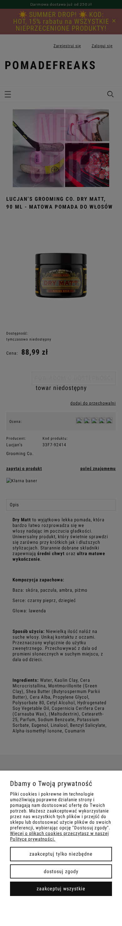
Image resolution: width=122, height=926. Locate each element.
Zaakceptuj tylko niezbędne (61, 854)
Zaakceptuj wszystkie (61, 889)
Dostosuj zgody (61, 871)
